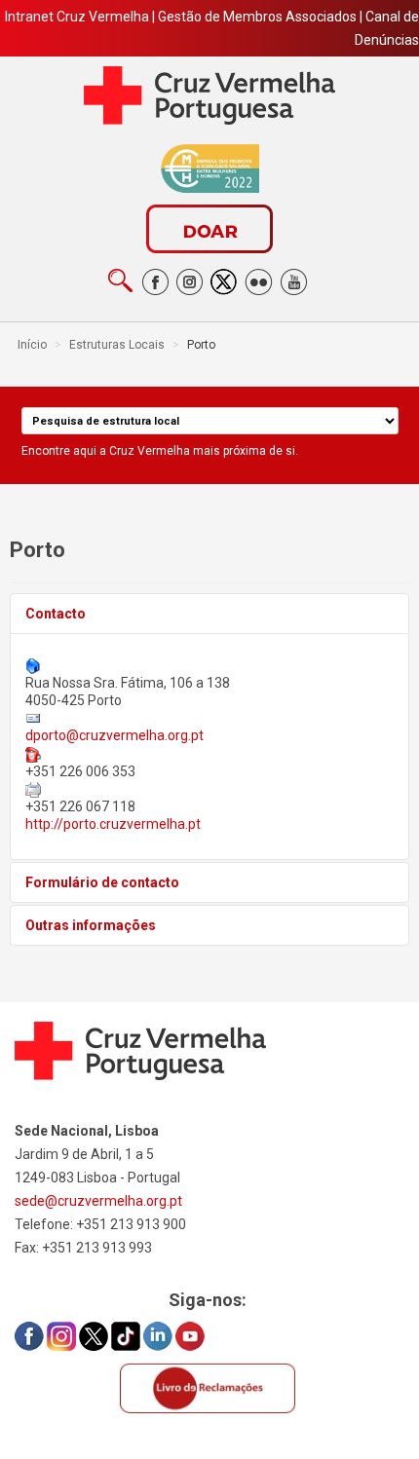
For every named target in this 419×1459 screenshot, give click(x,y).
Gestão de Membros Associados (257, 16)
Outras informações (90, 925)
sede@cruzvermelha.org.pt (98, 1201)
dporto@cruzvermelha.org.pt (114, 735)
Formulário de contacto (102, 882)
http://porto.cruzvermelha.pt (113, 824)
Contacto (55, 613)
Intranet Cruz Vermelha (77, 16)
